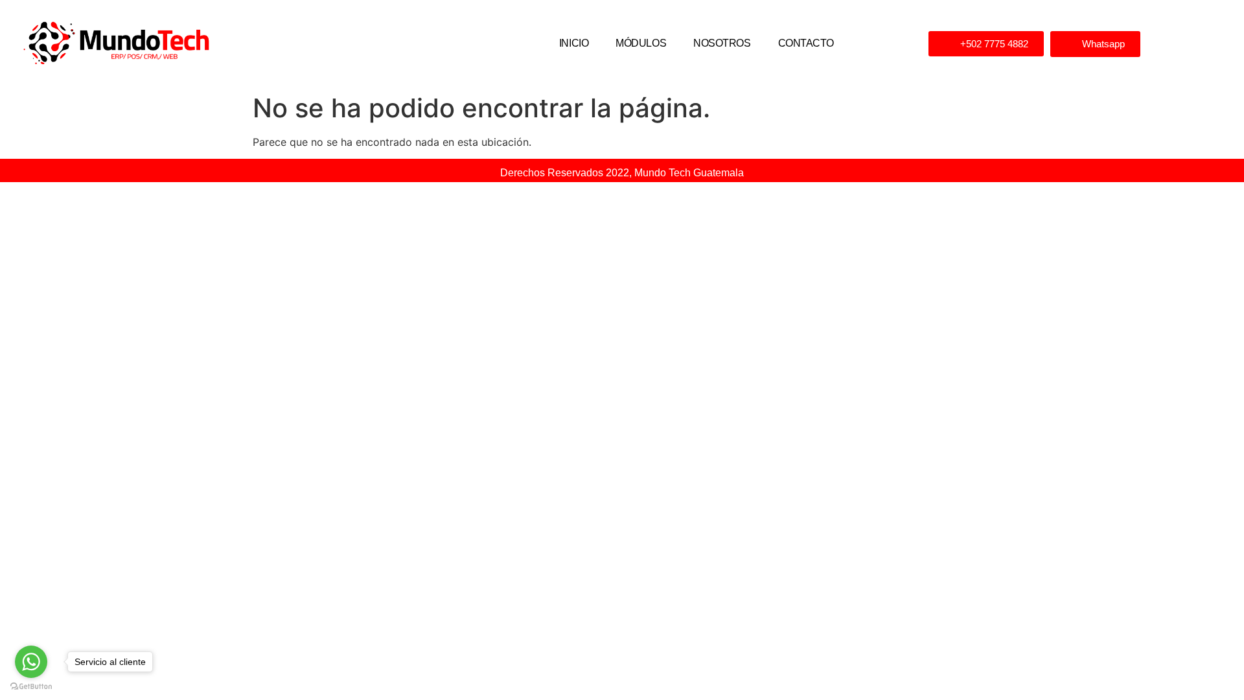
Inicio (573, 43)
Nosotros (721, 43)
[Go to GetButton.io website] (31, 686)
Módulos (641, 43)
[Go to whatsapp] (31, 662)
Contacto (806, 43)
